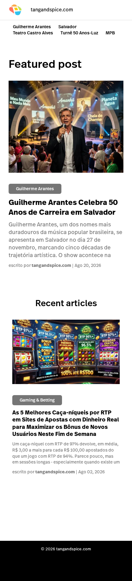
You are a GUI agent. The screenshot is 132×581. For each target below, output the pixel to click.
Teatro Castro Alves (33, 33)
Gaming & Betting (37, 400)
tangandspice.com (51, 266)
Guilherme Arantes (32, 27)
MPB (110, 33)
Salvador (67, 27)
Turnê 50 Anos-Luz (79, 33)
